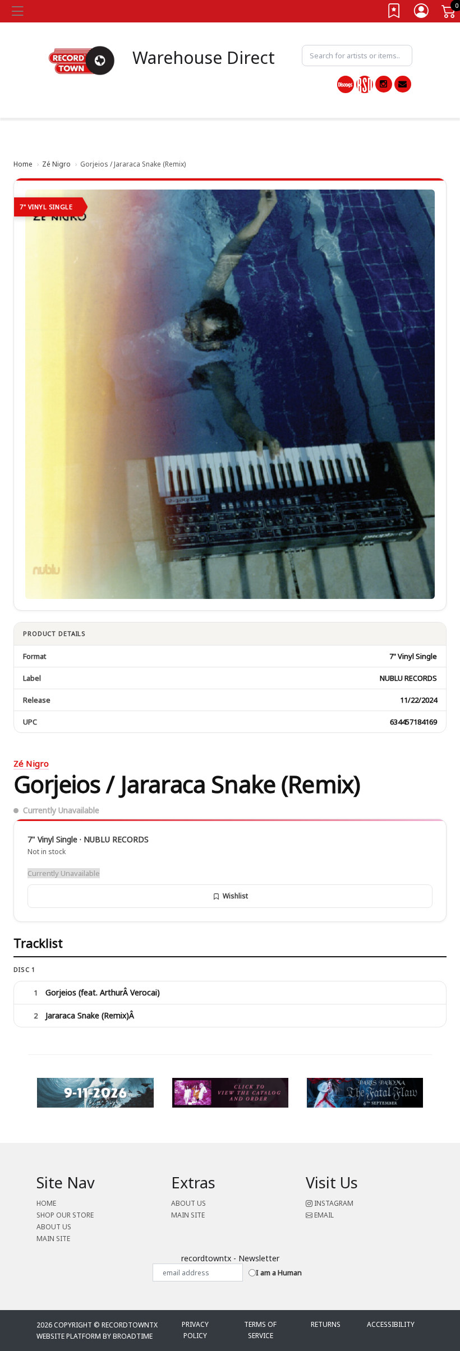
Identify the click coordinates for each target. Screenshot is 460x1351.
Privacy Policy (195, 1330)
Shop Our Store (65, 1215)
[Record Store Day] (364, 84)
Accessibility (391, 1324)
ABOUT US (53, 1227)
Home (23, 164)
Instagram (332, 1203)
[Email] (402, 84)
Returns (326, 1324)
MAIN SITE (53, 1238)
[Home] (82, 60)
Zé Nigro (56, 164)
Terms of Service (260, 1330)
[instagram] (383, 84)
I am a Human (279, 1272)
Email (323, 1215)
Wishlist (235, 896)
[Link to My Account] (422, 13)
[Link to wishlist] (394, 13)
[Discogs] (345, 84)
